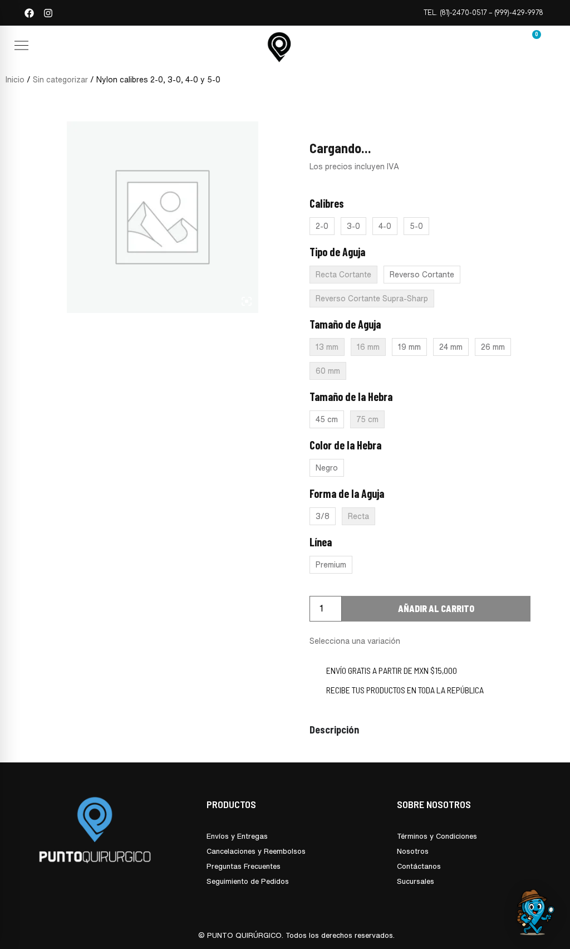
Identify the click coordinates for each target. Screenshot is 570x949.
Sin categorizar (60, 80)
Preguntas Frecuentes (244, 866)
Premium (331, 565)
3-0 (353, 226)
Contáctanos (419, 866)
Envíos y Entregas (237, 836)
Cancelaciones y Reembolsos (256, 851)
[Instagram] (47, 12)
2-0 (322, 226)
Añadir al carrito (436, 608)
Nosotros (413, 851)
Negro (327, 468)
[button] (86, 47)
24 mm (451, 347)
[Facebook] (28, 12)
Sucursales (415, 881)
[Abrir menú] (21, 45)
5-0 (416, 226)
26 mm (493, 347)
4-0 (385, 226)
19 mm (409, 347)
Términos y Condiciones (437, 836)
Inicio (15, 80)
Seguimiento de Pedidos (248, 881)
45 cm (327, 419)
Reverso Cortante (422, 274)
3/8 (323, 516)
